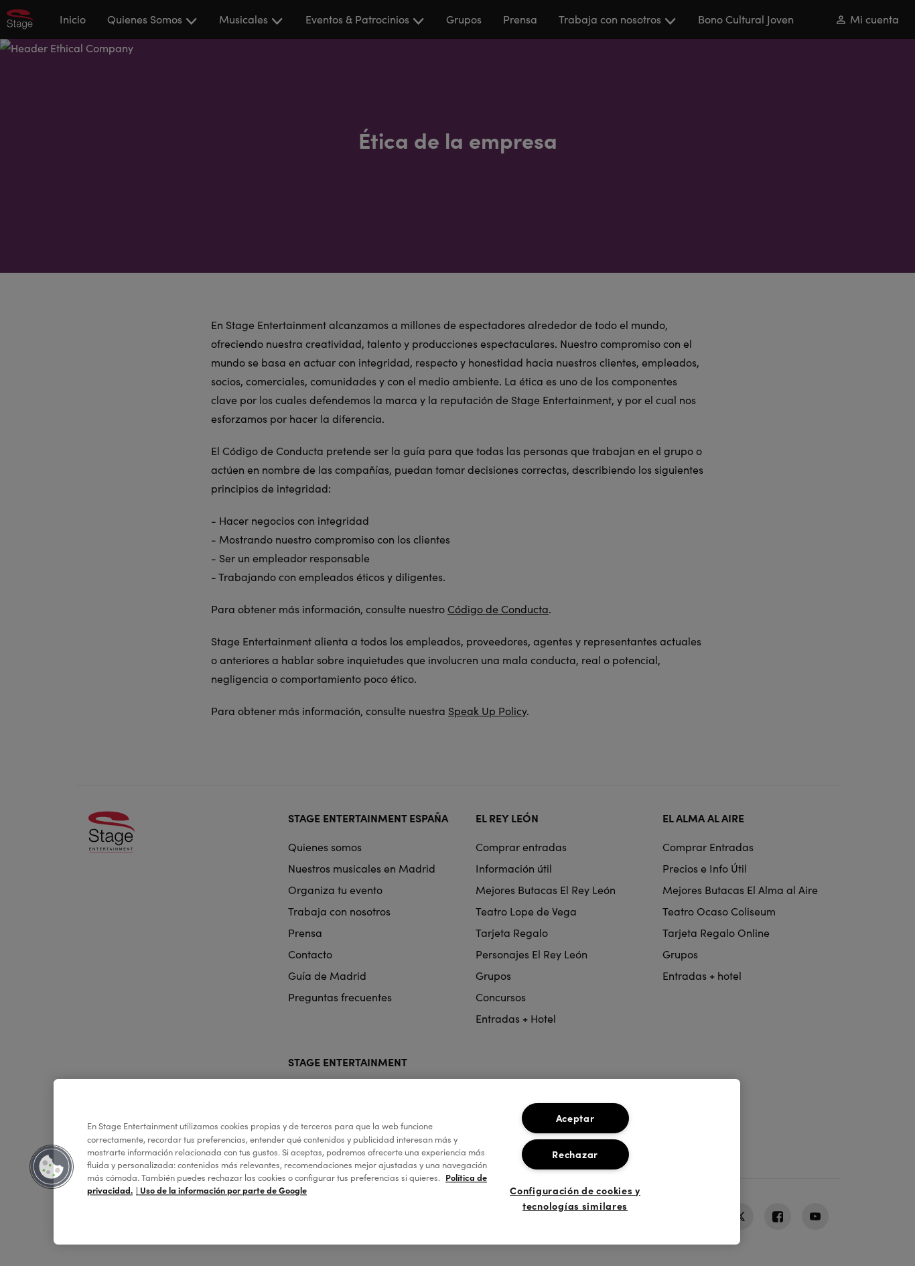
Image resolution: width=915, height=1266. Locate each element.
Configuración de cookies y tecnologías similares (575, 1198)
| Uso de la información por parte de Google (221, 1190)
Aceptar (575, 1118)
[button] (51, 1166)
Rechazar (575, 1154)
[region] (397, 1162)
